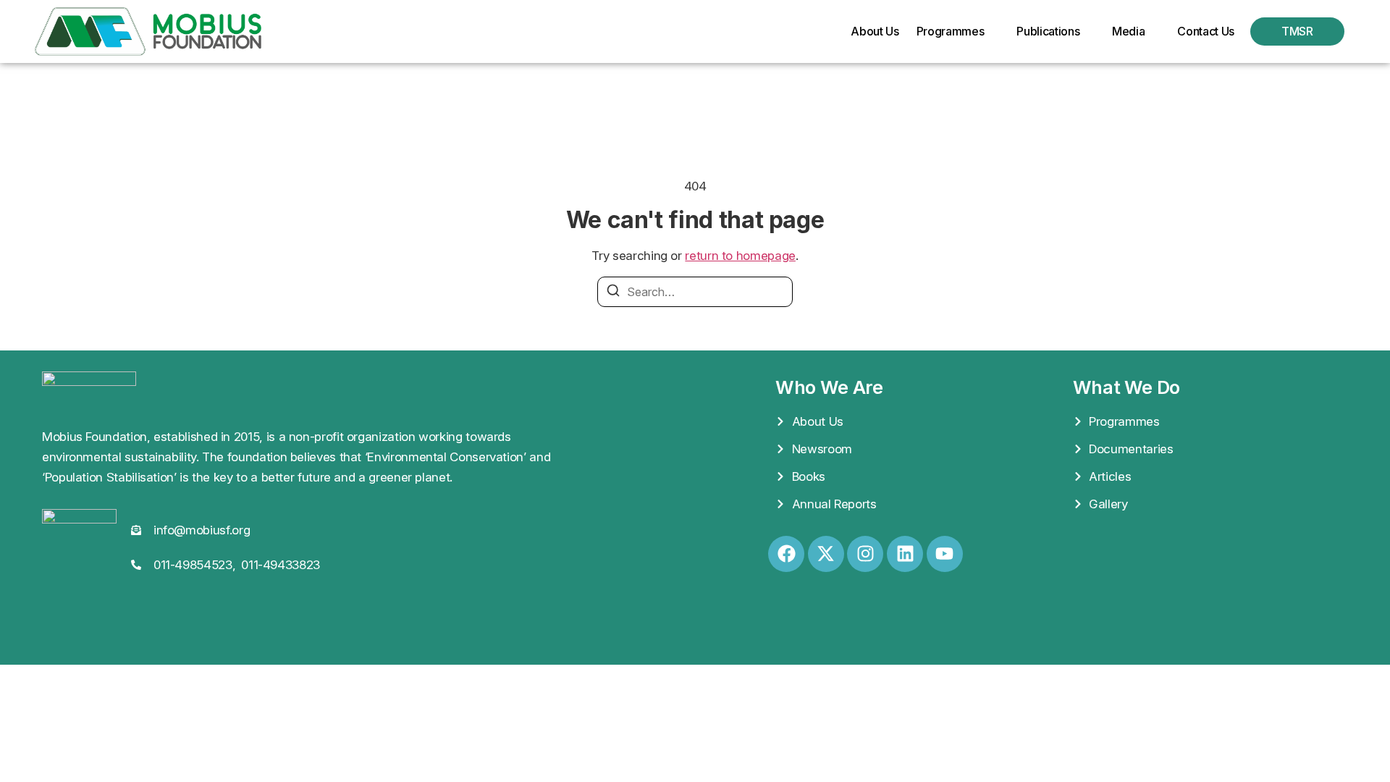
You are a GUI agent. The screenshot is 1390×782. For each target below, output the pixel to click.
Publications (1047, 31)
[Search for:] (695, 292)
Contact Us (1205, 31)
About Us (874, 31)
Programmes (951, 31)
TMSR (1297, 31)
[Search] (613, 292)
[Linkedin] (905, 554)
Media (1128, 31)
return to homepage (740, 255)
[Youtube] (945, 554)
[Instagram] (865, 554)
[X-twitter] (826, 554)
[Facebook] (786, 554)
